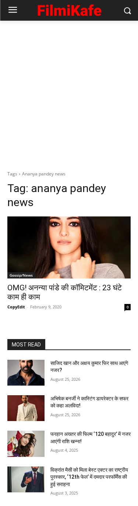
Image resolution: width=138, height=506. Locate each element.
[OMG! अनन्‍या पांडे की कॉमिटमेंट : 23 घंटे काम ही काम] (69, 247)
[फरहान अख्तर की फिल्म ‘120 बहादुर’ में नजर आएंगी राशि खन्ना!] (26, 444)
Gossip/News (21, 275)
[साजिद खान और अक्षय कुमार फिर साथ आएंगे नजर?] (26, 373)
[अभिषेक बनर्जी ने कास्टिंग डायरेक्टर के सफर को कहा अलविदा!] (26, 408)
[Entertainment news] (69, 9)
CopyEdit (16, 307)
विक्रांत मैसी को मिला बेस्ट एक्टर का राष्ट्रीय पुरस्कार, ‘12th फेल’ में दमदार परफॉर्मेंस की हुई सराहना (89, 477)
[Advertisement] (69, 93)
